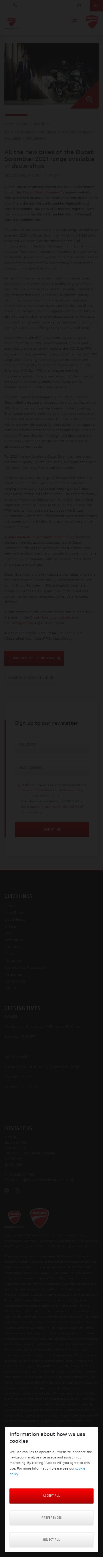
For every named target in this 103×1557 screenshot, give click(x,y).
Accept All (51, 1496)
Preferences (51, 1518)
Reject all (51, 1540)
